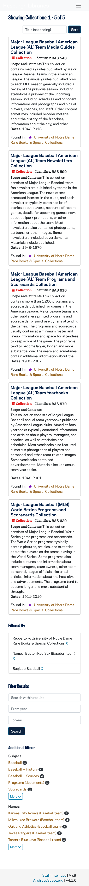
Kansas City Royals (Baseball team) (36, 813)
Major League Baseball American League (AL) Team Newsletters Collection (44, 160)
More (14, 796)
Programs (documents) (26, 782)
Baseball (15, 762)
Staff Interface (54, 875)
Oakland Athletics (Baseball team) (35, 826)
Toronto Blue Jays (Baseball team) (35, 839)
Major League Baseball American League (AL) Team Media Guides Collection (44, 47)
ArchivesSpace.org (48, 880)
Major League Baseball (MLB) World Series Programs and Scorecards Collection (40, 509)
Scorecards (18, 789)
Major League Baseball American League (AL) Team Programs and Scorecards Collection (44, 279)
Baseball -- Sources (24, 775)
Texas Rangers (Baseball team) (32, 833)
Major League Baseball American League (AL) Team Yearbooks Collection (44, 392)
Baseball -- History (23, 769)
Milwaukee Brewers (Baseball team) (36, 819)
